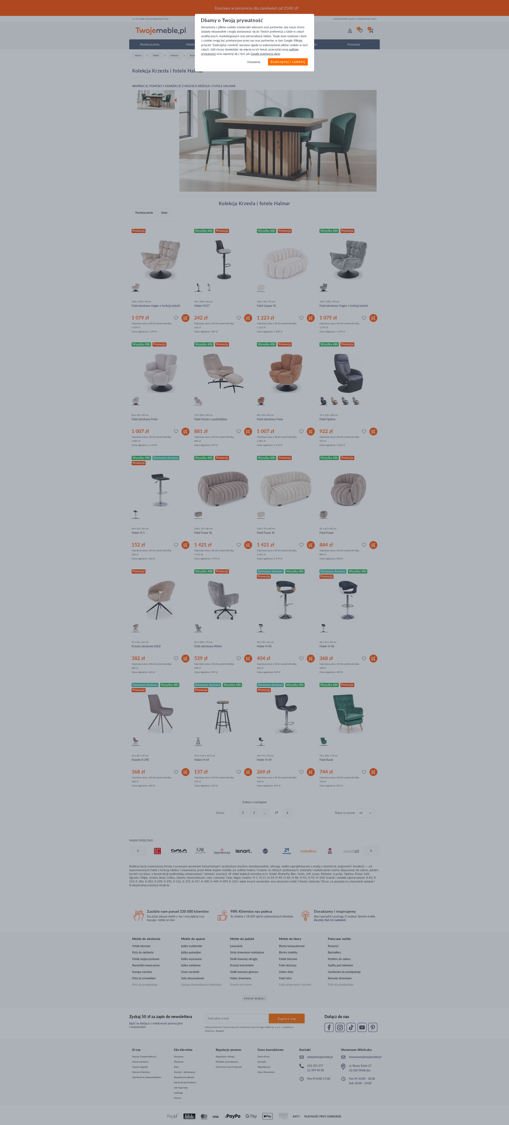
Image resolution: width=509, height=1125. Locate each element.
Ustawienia (253, 62)
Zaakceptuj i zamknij (288, 61)
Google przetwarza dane (265, 54)
